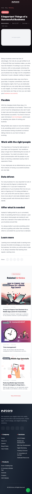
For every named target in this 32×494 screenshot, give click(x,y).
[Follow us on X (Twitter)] (12, 428)
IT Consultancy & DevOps (22, 454)
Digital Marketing (22, 448)
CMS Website (5, 478)
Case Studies (4, 449)
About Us (4, 441)
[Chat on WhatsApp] (28, 490)
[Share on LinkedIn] (14, 259)
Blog (6, 7)
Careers (3, 443)
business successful (10, 93)
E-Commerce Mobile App (7, 469)
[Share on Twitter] (7, 259)
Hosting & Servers (22, 450)
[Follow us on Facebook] (3, 428)
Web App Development (23, 445)
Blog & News (4, 446)
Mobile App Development (21, 441)
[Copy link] (21, 259)
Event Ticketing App (7, 465)
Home (2, 7)
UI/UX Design (21, 438)
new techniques (17, 117)
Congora (3, 475)
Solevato (3, 472)
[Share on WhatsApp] (18, 259)
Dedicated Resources (23, 457)
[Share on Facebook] (11, 259)
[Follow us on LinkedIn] (22, 428)
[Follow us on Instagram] (17, 428)
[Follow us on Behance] (8, 428)
